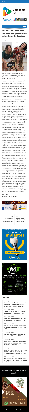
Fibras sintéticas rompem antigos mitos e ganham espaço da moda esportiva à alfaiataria (15, 327)
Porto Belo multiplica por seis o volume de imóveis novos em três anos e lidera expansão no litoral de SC (15, 343)
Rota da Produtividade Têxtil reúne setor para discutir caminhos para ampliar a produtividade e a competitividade (15, 304)
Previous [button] (4, 19)
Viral (15, 409)
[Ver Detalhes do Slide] (14, 19)
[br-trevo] (14, 202)
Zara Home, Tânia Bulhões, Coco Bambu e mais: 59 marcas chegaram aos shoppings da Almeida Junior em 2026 (15, 351)
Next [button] (25, 19)
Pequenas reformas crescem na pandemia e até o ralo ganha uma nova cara (8, 220)
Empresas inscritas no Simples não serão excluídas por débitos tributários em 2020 (21, 220)
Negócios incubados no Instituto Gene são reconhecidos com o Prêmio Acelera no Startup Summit (15, 360)
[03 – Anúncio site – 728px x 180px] (14, 206)
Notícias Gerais (9, 210)
